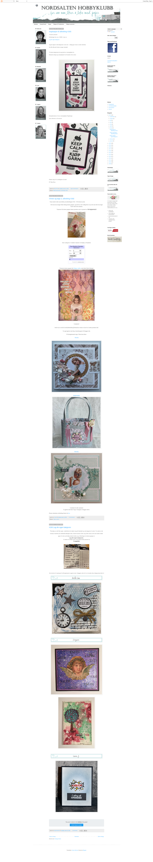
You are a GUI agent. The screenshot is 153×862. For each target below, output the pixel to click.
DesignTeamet (43, 24)
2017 (110, 148)
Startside (36, 24)
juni (111, 122)
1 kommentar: (75, 830)
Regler (49, 24)
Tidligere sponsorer (70, 24)
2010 (110, 162)
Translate (113, 31)
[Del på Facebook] (85, 188)
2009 (110, 163)
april (111, 126)
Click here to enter (76, 825)
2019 (110, 145)
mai (111, 124)
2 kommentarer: (72, 517)
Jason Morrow (75, 850)
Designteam (111, 104)
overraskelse (111, 107)
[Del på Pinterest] (87, 188)
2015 (110, 152)
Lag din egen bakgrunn (54, 39)
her (69, 513)
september (112, 116)
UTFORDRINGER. (113, 106)
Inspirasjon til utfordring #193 (60, 32)
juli (110, 120)
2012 (110, 158)
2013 (110, 156)
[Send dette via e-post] (81, 188)
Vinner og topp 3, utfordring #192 (61, 199)
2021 (110, 115)
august (111, 118)
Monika (77, 337)
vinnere (57, 519)
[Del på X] (84, 188)
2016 (110, 150)
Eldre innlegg (101, 836)
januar (111, 141)
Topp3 (54, 519)
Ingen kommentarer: (75, 188)
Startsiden (77, 836)
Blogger (84, 850)
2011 (110, 160)
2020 (110, 143)
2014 (110, 154)
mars (111, 128)
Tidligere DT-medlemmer (58, 24)
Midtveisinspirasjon (57, 190)
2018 (110, 147)
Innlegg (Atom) (58, 838)
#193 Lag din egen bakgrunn (60, 527)
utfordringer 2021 (64, 190)
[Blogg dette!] (82, 188)
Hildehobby (76, 395)
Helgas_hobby (77, 268)
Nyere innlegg (52, 836)
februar (111, 139)
